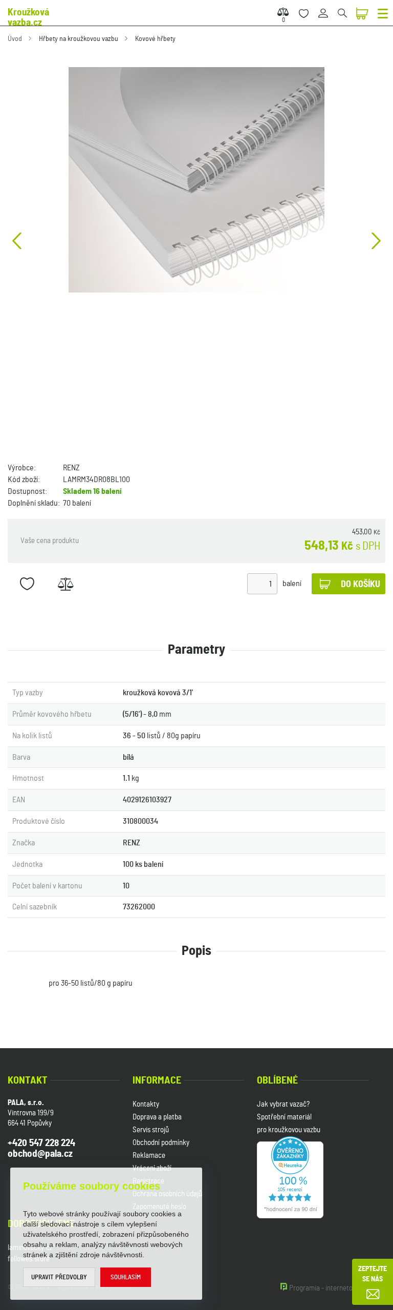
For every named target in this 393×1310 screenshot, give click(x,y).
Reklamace (149, 1155)
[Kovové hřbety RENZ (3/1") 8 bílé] (196, 180)
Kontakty (146, 1104)
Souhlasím (126, 1277)
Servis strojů (151, 1130)
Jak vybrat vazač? (283, 1104)
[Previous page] (17, 240)
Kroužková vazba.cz (28, 18)
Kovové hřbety (155, 39)
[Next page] (376, 240)
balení (291, 583)
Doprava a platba (157, 1117)
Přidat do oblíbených (27, 583)
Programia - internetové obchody (337, 1288)
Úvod (15, 39)
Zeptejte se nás (372, 1274)
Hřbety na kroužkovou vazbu (78, 39)
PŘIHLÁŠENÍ (327, 7)
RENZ (71, 468)
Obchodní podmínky (161, 1143)
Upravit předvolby (59, 1277)
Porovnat (65, 583)
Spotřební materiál (284, 1117)
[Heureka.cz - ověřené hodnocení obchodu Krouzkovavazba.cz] (290, 1176)
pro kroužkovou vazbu (288, 1130)
